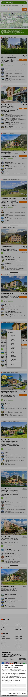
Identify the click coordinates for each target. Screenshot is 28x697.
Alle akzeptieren (14, 685)
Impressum (24, 693)
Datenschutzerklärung (17, 693)
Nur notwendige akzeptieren (14, 689)
